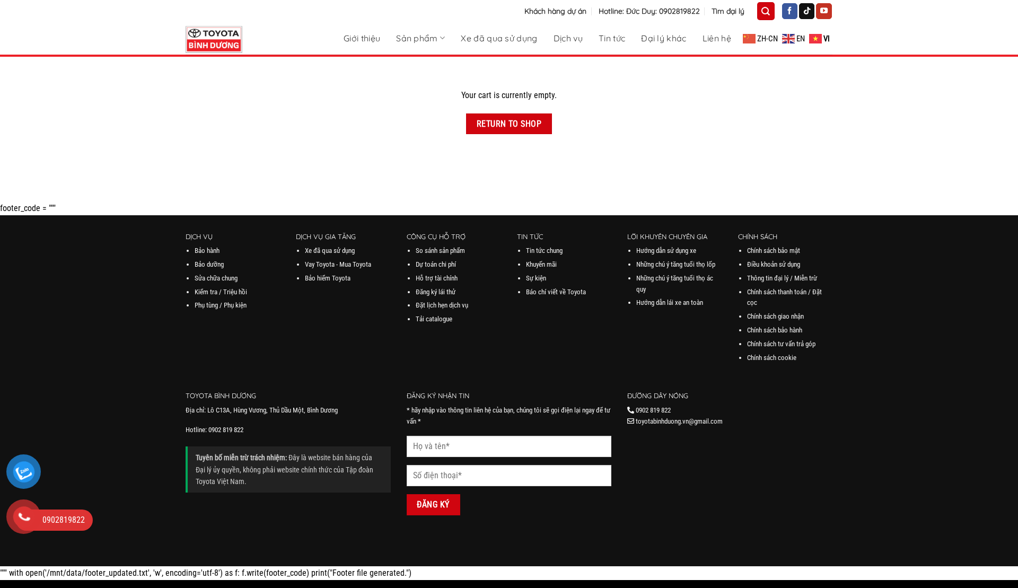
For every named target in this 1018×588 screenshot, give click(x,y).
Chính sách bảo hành (774, 330)
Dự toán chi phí (436, 264)
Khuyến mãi (541, 264)
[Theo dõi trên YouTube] (823, 11)
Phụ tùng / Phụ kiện (221, 305)
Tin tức (612, 38)
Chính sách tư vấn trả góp (781, 344)
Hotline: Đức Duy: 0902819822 (649, 11)
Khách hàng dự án (555, 11)
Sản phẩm (417, 38)
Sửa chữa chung (216, 278)
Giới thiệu (362, 38)
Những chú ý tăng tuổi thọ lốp (675, 264)
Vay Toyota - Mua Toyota (338, 264)
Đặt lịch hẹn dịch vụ (442, 305)
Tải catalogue (434, 319)
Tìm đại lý (728, 11)
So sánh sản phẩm (440, 250)
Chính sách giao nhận (775, 316)
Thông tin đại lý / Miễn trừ (782, 278)
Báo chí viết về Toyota (556, 292)
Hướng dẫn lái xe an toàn (669, 302)
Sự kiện (536, 278)
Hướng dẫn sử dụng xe (666, 250)
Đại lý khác (664, 38)
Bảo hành (207, 250)
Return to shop (509, 124)
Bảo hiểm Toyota (327, 278)
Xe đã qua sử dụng (499, 38)
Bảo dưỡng (209, 264)
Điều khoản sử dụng (773, 264)
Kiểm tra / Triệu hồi (221, 292)
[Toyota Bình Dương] (239, 39)
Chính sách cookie (771, 358)
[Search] (765, 11)
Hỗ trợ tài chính (437, 278)
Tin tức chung (544, 250)
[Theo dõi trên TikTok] (806, 11)
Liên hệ (717, 38)
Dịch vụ (568, 38)
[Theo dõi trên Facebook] (789, 11)
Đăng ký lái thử (435, 292)
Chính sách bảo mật (773, 250)
